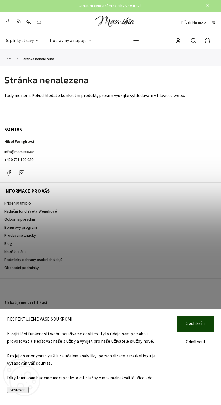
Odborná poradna (19, 219)
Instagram (18, 22)
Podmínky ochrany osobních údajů (33, 260)
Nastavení (17, 390)
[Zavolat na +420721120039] (30, 22)
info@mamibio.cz (19, 152)
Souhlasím (195, 324)
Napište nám (15, 252)
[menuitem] (24, 41)
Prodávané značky (20, 236)
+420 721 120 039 (18, 160)
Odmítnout (195, 342)
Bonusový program (20, 227)
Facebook (7, 22)
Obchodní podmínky (21, 268)
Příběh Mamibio (193, 22)
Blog (8, 244)
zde (149, 378)
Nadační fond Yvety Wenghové (30, 211)
